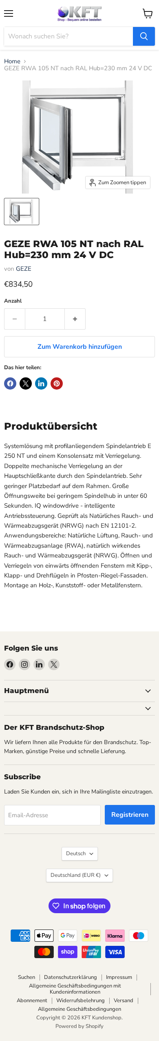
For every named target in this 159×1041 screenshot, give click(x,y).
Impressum (119, 977)
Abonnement (32, 1000)
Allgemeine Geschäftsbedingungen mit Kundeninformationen (75, 989)
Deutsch (76, 853)
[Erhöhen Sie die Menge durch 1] (75, 319)
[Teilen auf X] (26, 383)
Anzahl (13, 301)
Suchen (26, 977)
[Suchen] (144, 36)
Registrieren (129, 814)
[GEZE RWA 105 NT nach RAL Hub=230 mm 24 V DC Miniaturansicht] (21, 211)
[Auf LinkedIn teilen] (41, 383)
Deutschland (76, 875)
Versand (123, 1000)
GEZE (23, 269)
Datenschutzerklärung (70, 977)
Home (12, 61)
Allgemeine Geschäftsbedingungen (79, 1009)
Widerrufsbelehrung (80, 1000)
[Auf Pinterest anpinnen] (57, 383)
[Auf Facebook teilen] (10, 383)
